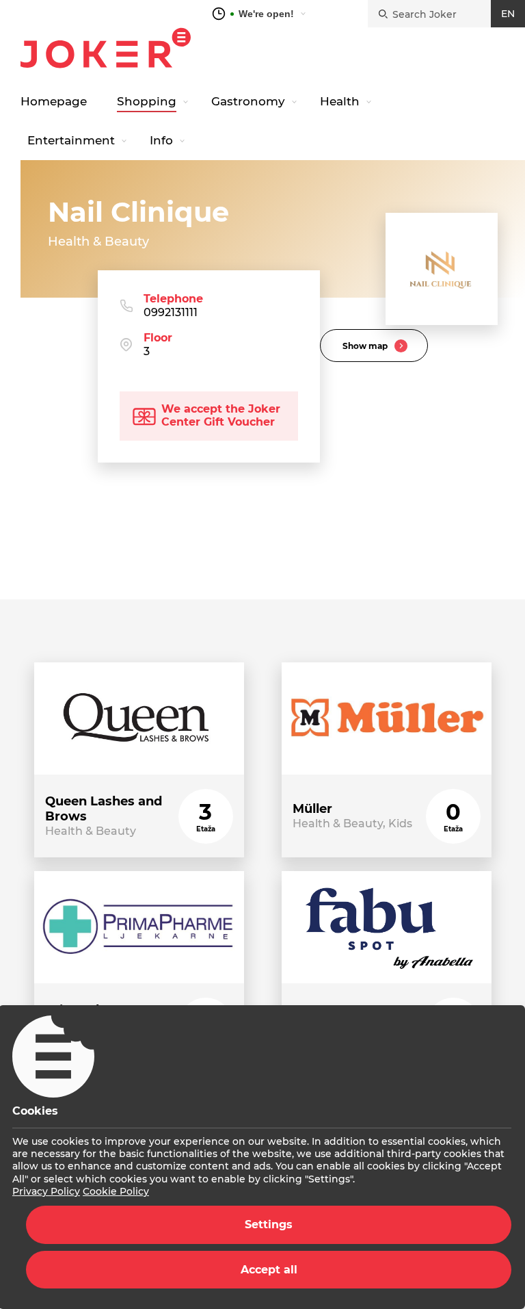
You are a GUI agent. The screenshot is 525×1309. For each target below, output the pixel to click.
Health (340, 101)
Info (161, 140)
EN (508, 14)
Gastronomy (248, 101)
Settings (269, 1224)
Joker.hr (106, 47)
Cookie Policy (116, 1191)
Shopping (146, 101)
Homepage (54, 101)
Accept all (269, 1269)
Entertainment (71, 140)
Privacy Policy (46, 1191)
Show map (365, 346)
